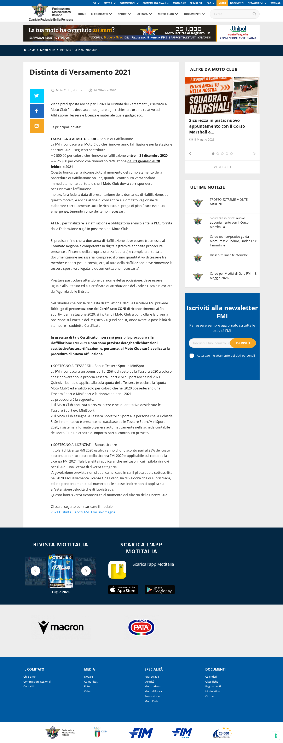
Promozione (152, 696)
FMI (95, 3)
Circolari (210, 696)
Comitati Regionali (154, 3)
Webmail (276, 3)
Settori (108, 3)
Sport (122, 14)
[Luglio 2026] (60, 571)
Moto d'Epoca (153, 691)
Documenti (237, 3)
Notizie (77, 90)
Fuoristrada (152, 676)
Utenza (142, 14)
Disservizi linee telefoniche (229, 255)
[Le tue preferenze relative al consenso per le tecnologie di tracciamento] (276, 736)
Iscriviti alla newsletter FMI (222, 312)
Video (87, 691)
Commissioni (127, 3)
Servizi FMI (196, 3)
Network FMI (255, 3)
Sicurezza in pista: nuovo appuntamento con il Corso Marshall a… (217, 126)
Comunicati (91, 681)
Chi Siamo (29, 676)
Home (82, 14)
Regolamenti (213, 686)
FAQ (209, 3)
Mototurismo (153, 686)
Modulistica (212, 691)
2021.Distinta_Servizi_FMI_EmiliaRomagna (83, 512)
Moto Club (179, 3)
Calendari (211, 676)
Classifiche (211, 681)
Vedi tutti (222, 167)
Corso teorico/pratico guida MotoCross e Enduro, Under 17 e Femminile (233, 240)
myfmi (222, 3)
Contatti (28, 686)
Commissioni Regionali (37, 681)
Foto (87, 686)
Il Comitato (99, 14)
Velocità (149, 681)
